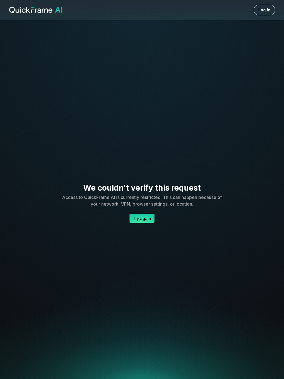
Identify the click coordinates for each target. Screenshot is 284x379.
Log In (264, 9)
